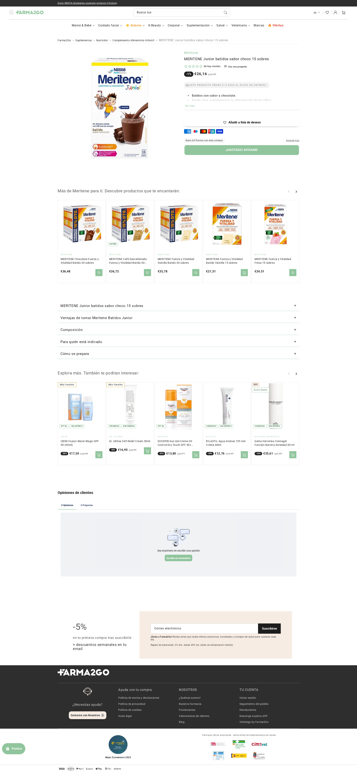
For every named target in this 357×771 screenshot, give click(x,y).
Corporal (174, 25)
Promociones (187, 709)
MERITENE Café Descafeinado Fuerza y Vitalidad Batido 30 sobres (128, 261)
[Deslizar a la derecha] (296, 191)
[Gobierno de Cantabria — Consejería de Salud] (259, 755)
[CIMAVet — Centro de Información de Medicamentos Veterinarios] (259, 744)
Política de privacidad (131, 703)
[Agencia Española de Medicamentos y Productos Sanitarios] (218, 744)
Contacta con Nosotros (85, 715)
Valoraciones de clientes (194, 716)
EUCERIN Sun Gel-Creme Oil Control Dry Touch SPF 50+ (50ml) (175, 443)
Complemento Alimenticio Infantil (133, 40)
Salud (220, 25)
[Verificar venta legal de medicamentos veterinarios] (218, 755)
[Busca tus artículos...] (225, 12)
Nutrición (102, 40)
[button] (344, 12)
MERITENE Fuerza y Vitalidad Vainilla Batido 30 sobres (176, 261)
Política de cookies (129, 709)
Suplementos (83, 40)
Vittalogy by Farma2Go (254, 721)
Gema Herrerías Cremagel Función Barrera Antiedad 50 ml (274, 443)
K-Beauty (154, 25)
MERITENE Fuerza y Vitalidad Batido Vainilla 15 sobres (224, 261)
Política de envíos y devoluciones (138, 697)
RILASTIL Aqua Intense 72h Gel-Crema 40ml (226, 443)
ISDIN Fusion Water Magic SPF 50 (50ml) (80, 443)
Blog (181, 721)
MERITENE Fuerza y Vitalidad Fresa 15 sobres (273, 261)
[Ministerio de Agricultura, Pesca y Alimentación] (239, 755)
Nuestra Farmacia (190, 703)
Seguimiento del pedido (253, 703)
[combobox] (181, 12)
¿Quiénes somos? (190, 697)
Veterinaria (239, 25)
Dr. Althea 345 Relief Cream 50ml (129, 441)
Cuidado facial (108, 25)
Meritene (191, 53)
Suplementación (198, 25)
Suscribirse (269, 628)
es (315, 12)
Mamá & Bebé (81, 25)
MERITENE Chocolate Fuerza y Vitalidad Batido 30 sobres (80, 261)
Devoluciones (247, 709)
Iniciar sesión (247, 697)
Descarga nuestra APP (253, 716)
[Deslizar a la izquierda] (289, 191)
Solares (136, 25)
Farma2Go (64, 40)
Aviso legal (125, 716)
